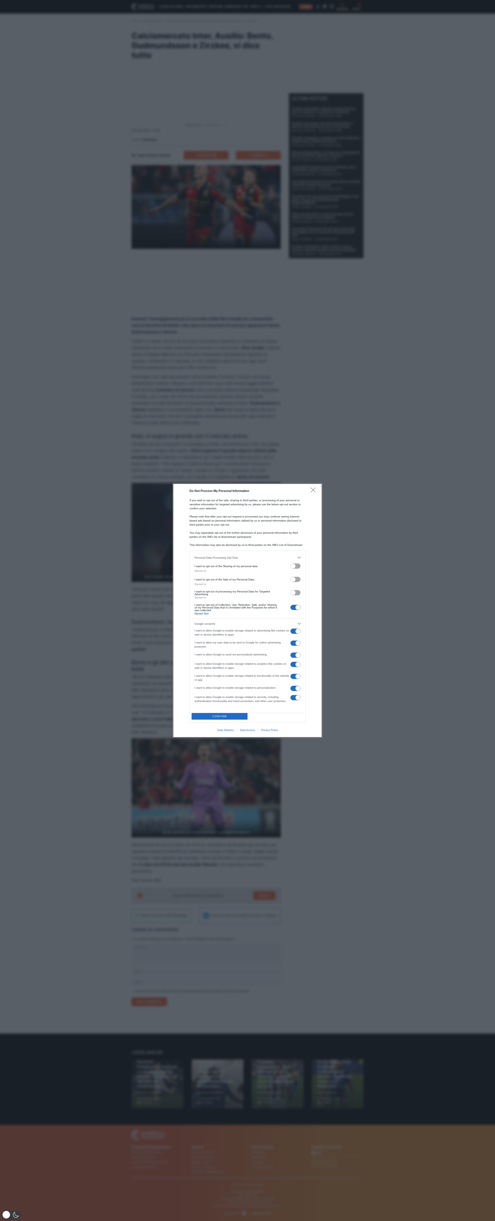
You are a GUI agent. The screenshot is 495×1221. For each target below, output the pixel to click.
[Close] (314, 491)
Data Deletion (225, 730)
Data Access (247, 730)
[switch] (295, 566)
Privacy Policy (269, 730)
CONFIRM (220, 716)
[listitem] (247, 558)
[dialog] (247, 610)
